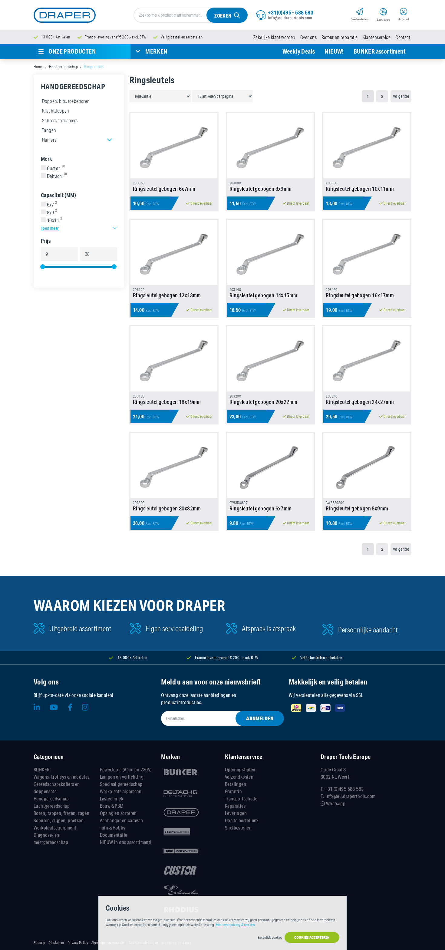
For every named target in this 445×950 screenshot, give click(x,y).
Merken (156, 51)
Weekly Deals (298, 51)
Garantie (233, 791)
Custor (56, 168)
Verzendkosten (239, 777)
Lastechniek (111, 798)
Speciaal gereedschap (121, 784)
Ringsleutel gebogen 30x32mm (167, 508)
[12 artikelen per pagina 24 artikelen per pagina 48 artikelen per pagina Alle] (222, 96)
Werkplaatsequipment (55, 827)
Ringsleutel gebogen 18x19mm (167, 401)
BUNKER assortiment (379, 51)
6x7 (52, 205)
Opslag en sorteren (118, 813)
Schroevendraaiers (60, 120)
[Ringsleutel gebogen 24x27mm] (366, 358)
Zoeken (222, 15)
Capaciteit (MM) (58, 195)
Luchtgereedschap (52, 806)
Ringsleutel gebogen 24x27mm (360, 401)
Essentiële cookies (270, 937)
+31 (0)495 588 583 (344, 789)
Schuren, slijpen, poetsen (59, 820)
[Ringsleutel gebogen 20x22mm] (270, 358)
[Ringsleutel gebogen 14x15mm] (270, 252)
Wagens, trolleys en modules (62, 777)
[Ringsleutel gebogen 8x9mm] (270, 145)
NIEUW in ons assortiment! (126, 842)
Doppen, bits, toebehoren (66, 101)
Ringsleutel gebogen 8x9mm (260, 188)
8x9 (52, 212)
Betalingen (235, 784)
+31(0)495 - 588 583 (290, 12)
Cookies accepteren (312, 937)
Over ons (308, 37)
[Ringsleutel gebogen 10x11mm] (366, 145)
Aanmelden (259, 718)
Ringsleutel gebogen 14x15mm (263, 295)
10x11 (54, 220)
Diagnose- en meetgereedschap (51, 838)
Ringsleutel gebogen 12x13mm (167, 295)
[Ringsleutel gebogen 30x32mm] (173, 465)
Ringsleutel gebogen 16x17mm (360, 295)
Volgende (401, 96)
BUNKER (41, 769)
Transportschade (241, 798)
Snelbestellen (238, 827)
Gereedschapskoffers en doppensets (57, 787)
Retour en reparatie (339, 37)
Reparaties (235, 806)
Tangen (49, 130)
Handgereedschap (63, 66)
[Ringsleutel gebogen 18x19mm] (173, 358)
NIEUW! (334, 51)
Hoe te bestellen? (242, 820)
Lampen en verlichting (121, 777)
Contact (402, 37)
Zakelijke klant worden (274, 37)
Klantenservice (377, 37)
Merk (46, 158)
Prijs (46, 240)
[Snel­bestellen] (359, 12)
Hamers (49, 140)
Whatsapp (335, 803)
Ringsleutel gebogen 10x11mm (360, 188)
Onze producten (72, 51)
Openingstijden (240, 769)
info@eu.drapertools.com (290, 18)
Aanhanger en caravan (121, 820)
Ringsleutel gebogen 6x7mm (164, 188)
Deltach (57, 176)
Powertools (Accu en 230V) (126, 769)
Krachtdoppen (55, 111)
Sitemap (39, 942)
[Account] (403, 12)
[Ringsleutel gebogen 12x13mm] (173, 252)
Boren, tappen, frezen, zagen (61, 813)
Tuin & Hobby (113, 827)
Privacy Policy (78, 942)
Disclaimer (56, 942)
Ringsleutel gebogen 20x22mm (263, 401)
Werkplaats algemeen (121, 791)
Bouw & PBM (112, 806)
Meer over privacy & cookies (235, 924)
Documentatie (113, 835)
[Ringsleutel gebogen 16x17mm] (366, 252)
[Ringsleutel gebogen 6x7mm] (173, 145)
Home (38, 66)
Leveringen (236, 813)
